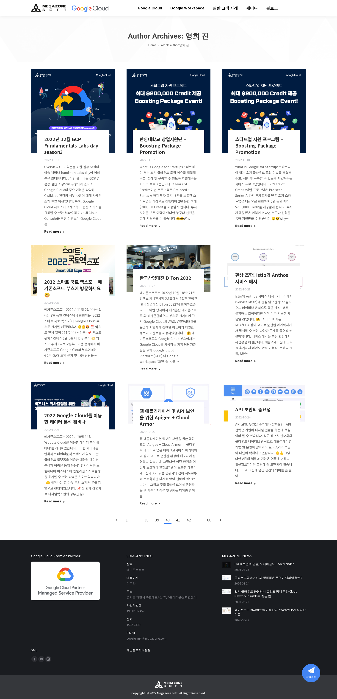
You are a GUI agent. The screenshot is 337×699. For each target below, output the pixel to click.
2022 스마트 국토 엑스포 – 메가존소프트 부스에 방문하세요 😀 (73, 288)
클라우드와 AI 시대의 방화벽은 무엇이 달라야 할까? (268, 578)
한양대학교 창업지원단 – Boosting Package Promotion (163, 145)
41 (178, 520)
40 (168, 520)
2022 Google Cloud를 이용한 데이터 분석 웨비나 (73, 418)
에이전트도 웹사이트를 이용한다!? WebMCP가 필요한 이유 (270, 612)
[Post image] (226, 565)
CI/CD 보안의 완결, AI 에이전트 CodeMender (264, 564)
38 (146, 520)
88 (209, 520)
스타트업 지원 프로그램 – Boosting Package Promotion (259, 145)
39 (157, 520)
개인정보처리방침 (138, 650)
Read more (52, 231)
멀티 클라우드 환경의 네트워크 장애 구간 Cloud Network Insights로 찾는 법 (266, 593)
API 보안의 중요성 (253, 409)
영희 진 (197, 36)
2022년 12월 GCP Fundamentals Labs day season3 (71, 145)
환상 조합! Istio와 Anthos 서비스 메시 (261, 278)
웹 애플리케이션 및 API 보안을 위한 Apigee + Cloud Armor (167, 417)
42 (189, 520)
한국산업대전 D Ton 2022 (165, 278)
